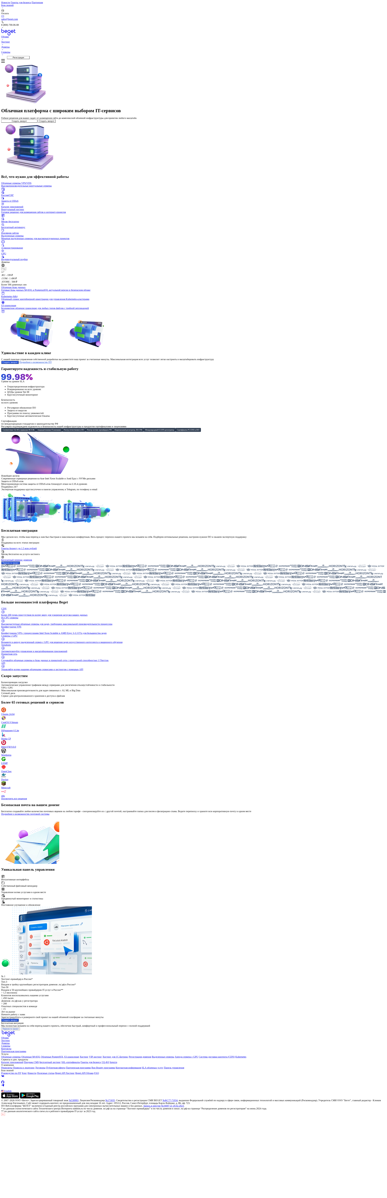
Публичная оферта (55, 1067)
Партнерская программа (13, 1051)
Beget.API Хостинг (65, 1073)
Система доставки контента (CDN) (217, 1057)
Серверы (5, 1046)
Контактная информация (128, 1067)
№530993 (73, 1100)
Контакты (6, 1048)
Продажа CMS (31, 1062)
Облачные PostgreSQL (52, 1057)
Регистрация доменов (140, 1057)
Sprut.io (113, 1062)
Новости (5, 2)
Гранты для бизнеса (21, 2)
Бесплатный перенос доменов (16, 560)
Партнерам (37, 2)
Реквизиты (6, 1067)
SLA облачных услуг (152, 1067)
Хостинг (5, 1040)
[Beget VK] (193, 1076)
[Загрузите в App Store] (10, 1097)
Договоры (40, 1067)
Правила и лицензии (23, 1067)
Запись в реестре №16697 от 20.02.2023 (163, 1106)
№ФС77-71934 (170, 1100)
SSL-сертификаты (70, 1062)
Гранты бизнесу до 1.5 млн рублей (19, 548)
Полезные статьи (46, 1073)
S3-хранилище (71, 1057)
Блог (24, 1073)
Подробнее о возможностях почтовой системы (25, 814)
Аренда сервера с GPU (186, 1057)
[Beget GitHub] (193, 1082)
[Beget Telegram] (193, 1085)
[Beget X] (193, 1079)
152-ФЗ (105, 1062)
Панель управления (174, 1067)
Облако (5, 1037)
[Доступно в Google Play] (30, 1097)
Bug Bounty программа (103, 1067)
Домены (5, 1043)
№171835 (110, 1100)
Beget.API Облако (84, 1073)
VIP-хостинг (95, 1057)
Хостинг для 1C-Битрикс (115, 1057)
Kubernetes (240, 1057)
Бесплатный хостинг (50, 1062)
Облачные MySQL (30, 1057)
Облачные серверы (11, 1057)
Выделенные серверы (163, 1057)
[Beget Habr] (193, 1088)
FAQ (96, 1073)
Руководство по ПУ (11, 1073)
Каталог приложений (12, 1062)
